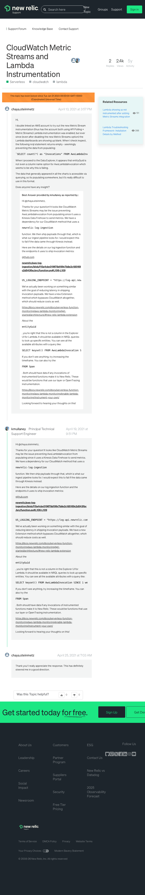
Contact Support (69, 29)
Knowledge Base (42, 29)
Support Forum (17, 29)
